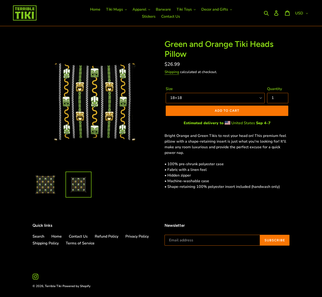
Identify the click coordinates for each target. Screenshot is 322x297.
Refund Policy (106, 236)
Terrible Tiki (53, 286)
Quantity (274, 88)
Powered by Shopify (76, 286)
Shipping (172, 72)
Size (169, 88)
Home (56, 236)
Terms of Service (80, 243)
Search (38, 236)
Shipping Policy (46, 243)
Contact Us (78, 236)
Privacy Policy (137, 236)
